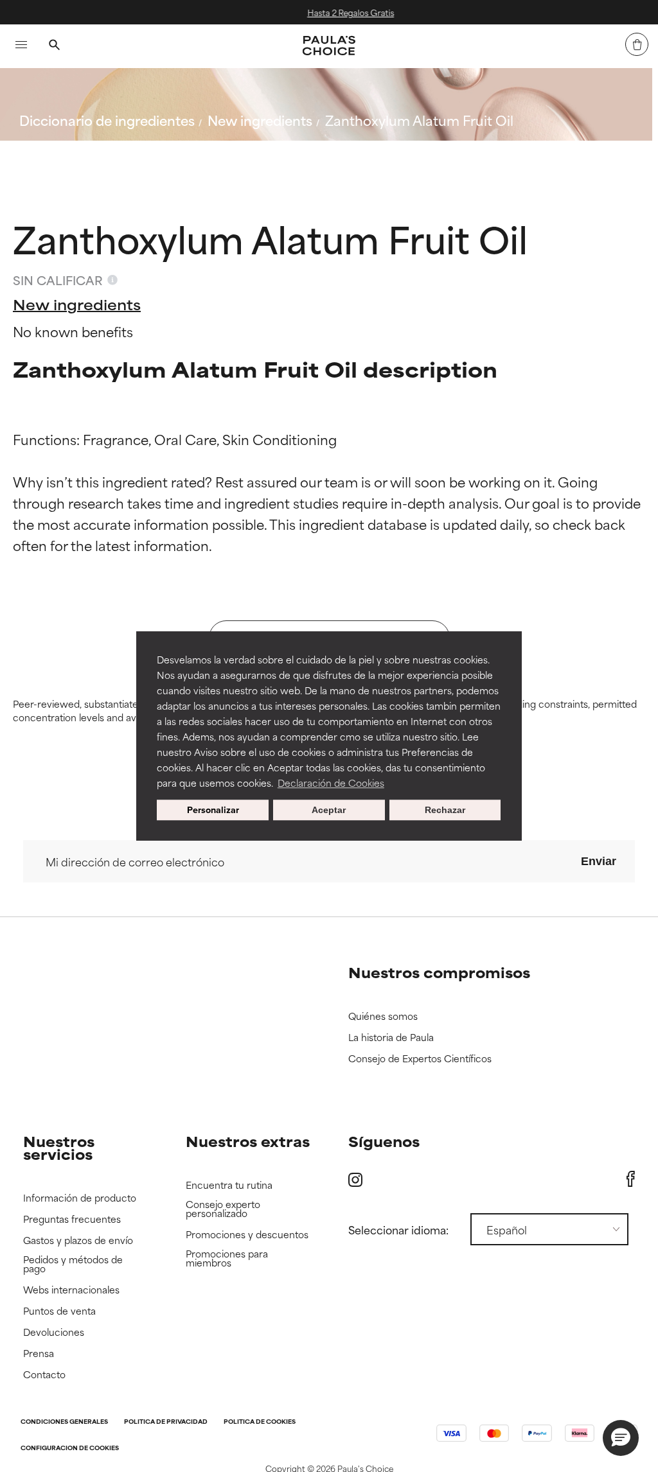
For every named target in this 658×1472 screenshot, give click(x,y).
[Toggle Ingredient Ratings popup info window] (112, 280)
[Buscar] (54, 46)
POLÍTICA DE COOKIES (260, 1422)
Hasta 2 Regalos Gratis (342, 12)
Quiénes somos (383, 1016)
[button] (621, 1438)
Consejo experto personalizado (223, 1209)
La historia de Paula (391, 1037)
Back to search (76, 150)
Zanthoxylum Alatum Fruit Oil (419, 119)
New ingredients (260, 119)
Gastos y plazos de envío (78, 1240)
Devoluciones (53, 1332)
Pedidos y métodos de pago (73, 1264)
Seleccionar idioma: (398, 1229)
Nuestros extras (248, 1141)
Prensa (38, 1353)
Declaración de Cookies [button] (331, 782)
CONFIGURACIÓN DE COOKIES (70, 1448)
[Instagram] (355, 1179)
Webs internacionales (71, 1290)
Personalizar (213, 810)
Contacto (44, 1375)
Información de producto (79, 1198)
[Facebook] (631, 1179)
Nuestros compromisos (439, 972)
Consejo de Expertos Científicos (420, 1059)
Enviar (598, 861)
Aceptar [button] (329, 810)
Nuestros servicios (58, 1147)
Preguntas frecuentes (72, 1219)
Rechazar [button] (445, 810)
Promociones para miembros (227, 1258)
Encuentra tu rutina (229, 1185)
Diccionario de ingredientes (107, 119)
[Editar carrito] (636, 44)
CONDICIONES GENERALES (64, 1422)
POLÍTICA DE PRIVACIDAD (166, 1422)
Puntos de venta (59, 1311)
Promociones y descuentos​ (247, 1235)
